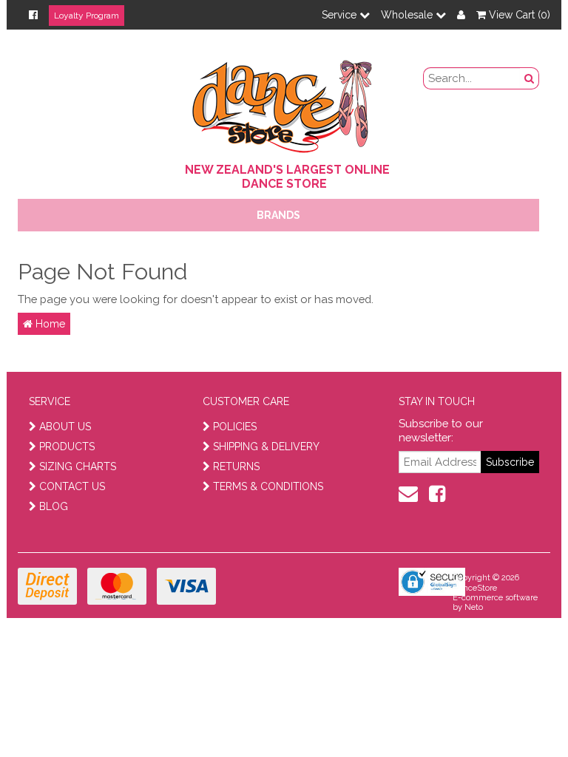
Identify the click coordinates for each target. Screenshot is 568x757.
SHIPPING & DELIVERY (266, 446)
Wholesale (408, 15)
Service (340, 15)
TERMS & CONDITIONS (268, 486)
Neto (473, 607)
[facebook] (437, 494)
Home (49, 324)
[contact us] (408, 494)
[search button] (529, 78)
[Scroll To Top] (519, 713)
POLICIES (235, 426)
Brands (278, 215)
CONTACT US (72, 486)
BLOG (53, 506)
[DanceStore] (284, 103)
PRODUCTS (67, 446)
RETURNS (236, 466)
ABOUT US (65, 426)
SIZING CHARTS (77, 466)
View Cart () (518, 15)
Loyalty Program (86, 15)
